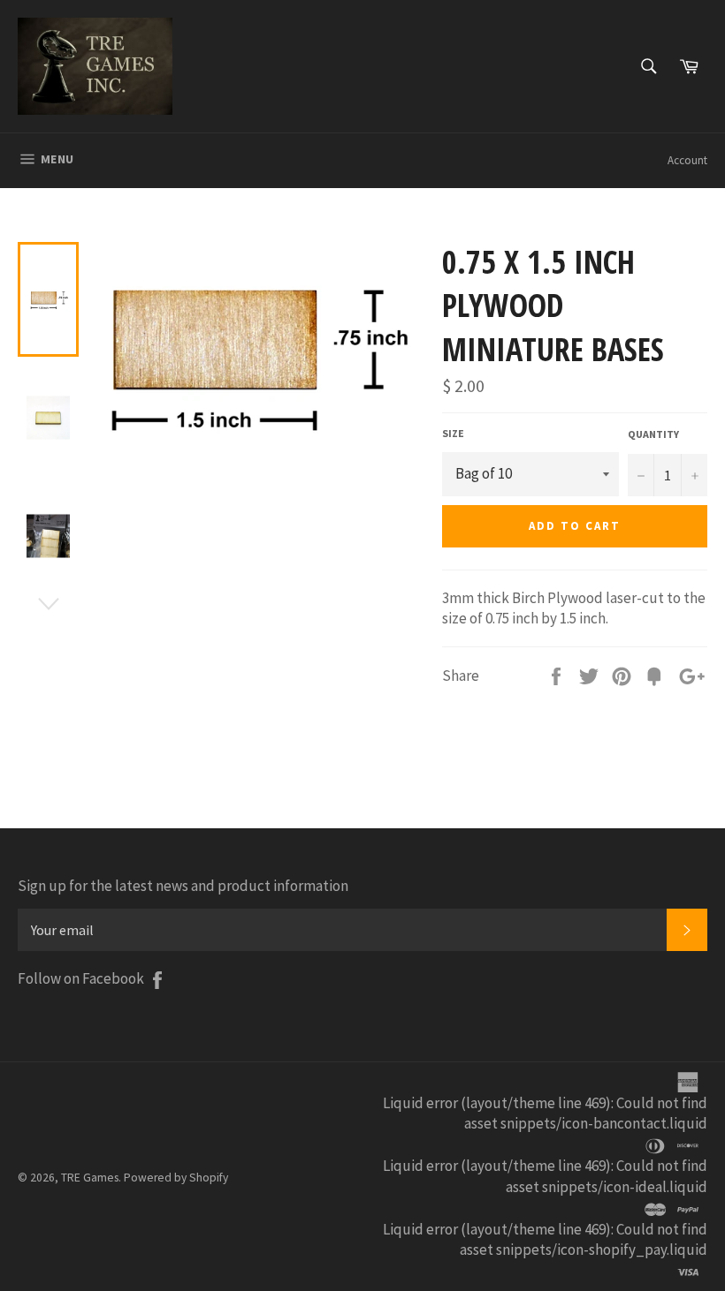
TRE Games (89, 1177)
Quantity (653, 434)
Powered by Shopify (176, 1177)
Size (453, 433)
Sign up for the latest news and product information (183, 885)
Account (687, 160)
